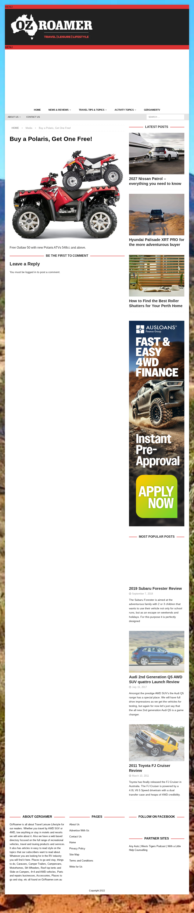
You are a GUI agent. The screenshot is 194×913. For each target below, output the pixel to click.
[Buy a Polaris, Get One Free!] (67, 239)
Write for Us (75, 866)
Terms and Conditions (81, 860)
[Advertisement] (97, 77)
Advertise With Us (79, 830)
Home (37, 110)
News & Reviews (58, 110)
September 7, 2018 (142, 593)
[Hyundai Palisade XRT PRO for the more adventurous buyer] (156, 214)
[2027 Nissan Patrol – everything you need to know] (156, 153)
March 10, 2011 (140, 775)
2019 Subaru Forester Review (155, 588)
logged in (30, 272)
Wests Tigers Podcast (153, 846)
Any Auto (134, 846)
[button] (9, 6)
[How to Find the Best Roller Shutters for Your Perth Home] (156, 275)
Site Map (74, 854)
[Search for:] (165, 116)
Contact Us (33, 117)
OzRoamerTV (152, 110)
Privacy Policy (77, 848)
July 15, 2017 (139, 687)
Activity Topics (124, 110)
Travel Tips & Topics (91, 110)
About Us (13, 117)
